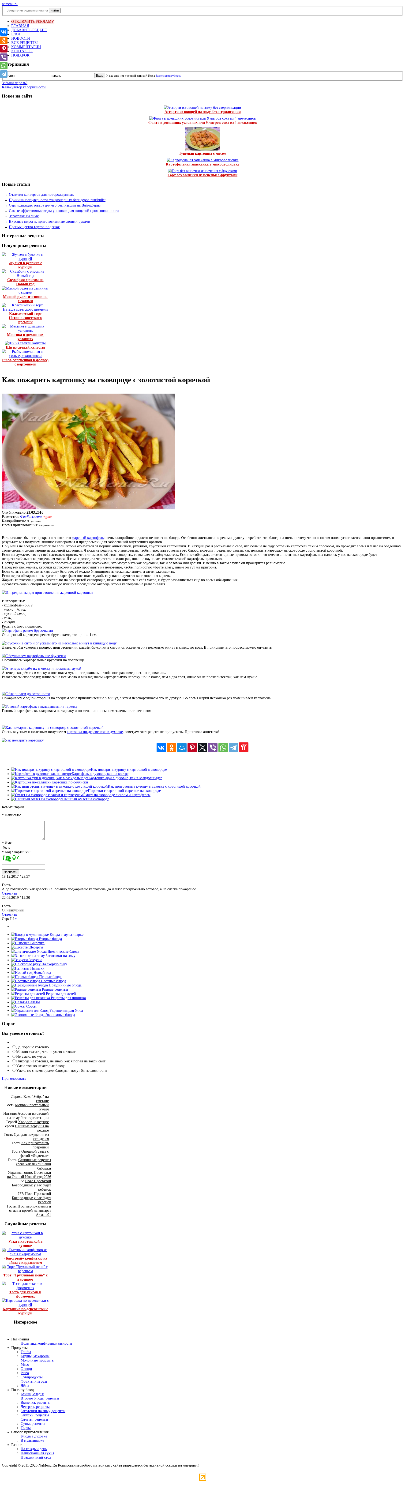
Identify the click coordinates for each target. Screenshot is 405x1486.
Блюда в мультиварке (66, 935)
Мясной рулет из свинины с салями (25, 299)
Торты (26, 1428)
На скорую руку (54, 964)
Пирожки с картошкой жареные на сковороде (124, 791)
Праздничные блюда (65, 985)
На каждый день (34, 1449)
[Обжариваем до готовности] (26, 694)
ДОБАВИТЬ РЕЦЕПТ (29, 30)
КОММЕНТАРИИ (26, 47)
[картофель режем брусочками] (27, 630)
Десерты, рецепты (35, 1407)
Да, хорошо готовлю (32, 1047)
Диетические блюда (63, 951)
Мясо (25, 1364)
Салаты (33, 1002)
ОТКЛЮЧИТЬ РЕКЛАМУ (32, 21)
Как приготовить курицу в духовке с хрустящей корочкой (154, 786)
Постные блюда (53, 981)
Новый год (42, 972)
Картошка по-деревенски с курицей (25, 1311)
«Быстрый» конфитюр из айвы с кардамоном (25, 1260)
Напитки (37, 968)
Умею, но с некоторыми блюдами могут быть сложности (61, 1070)
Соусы (31, 1006)
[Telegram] (233, 747)
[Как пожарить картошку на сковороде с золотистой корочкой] (88, 508)
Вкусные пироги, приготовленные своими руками (49, 221)
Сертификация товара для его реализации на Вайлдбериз (55, 205)
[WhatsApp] (223, 747)
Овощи (26, 1369)
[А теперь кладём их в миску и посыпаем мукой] (41, 668)
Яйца (25, 1386)
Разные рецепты (54, 989)
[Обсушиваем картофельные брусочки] (34, 656)
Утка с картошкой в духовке (25, 1243)
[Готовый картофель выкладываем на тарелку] (40, 706)
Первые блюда (50, 977)
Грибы (26, 1352)
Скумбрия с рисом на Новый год (25, 282)
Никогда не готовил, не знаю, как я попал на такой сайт (60, 1061)
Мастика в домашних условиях (25, 337)
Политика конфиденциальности (46, 1343)
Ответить (9, 893)
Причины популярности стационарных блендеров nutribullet (57, 200)
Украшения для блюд (66, 1010)
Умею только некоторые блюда (40, 1066)
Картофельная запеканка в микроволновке (202, 164)
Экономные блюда (60, 1015)
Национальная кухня (37, 1453)
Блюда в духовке (34, 1436)
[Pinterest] (192, 747)
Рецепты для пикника (68, 998)
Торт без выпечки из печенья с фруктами (202, 175)
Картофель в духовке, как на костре (100, 774)
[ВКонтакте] (161, 747)
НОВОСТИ (20, 38)
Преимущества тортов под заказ (34, 227)
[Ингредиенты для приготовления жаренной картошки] (47, 592)
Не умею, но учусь (31, 1056)
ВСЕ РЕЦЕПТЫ (24, 43)
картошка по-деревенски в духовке (95, 732)
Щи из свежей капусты (25, 347)
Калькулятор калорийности (24, 87)
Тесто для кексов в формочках (25, 1294)
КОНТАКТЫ (22, 51)
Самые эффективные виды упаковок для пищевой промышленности (64, 211)
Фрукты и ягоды (34, 1381)
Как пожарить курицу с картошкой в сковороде (129, 769)
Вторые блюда (50, 939)
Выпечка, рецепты (35, 1402)
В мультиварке (32, 1440)
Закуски (35, 960)
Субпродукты (32, 1377)
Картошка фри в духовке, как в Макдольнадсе (125, 778)
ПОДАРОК (20, 55)
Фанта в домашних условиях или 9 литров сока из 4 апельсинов (202, 122)
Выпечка (37, 943)
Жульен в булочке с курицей (25, 265)
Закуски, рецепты (35, 1415)
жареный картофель (88, 538)
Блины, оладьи (32, 1394)
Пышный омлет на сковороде (85, 799)
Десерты (36, 947)
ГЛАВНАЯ (20, 26)
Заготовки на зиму (24, 216)
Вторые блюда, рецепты (40, 1398)
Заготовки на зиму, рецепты (43, 1411)
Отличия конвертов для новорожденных (41, 194)
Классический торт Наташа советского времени (25, 318)
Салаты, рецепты (34, 1419)
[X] (202, 747)
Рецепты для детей (60, 994)
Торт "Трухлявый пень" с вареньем (25, 1277)
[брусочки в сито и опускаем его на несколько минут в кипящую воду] (59, 643)
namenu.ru (10, 4)
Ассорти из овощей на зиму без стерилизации (203, 112)
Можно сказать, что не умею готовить (46, 1052)
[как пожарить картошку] (23, 740)
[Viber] (213, 747)
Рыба (25, 1373)
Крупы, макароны (35, 1356)
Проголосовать (14, 1078)
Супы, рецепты (33, 1424)
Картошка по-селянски (70, 782)
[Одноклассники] (171, 747)
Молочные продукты (37, 1360)
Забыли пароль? (14, 83)
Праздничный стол (36, 1457)
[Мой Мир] (182, 747)
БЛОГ (16, 34)
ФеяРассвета (31, 517)
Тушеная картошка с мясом (202, 153)
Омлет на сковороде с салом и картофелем (116, 795)
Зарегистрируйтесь (168, 75)
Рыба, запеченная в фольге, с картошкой (25, 362)
